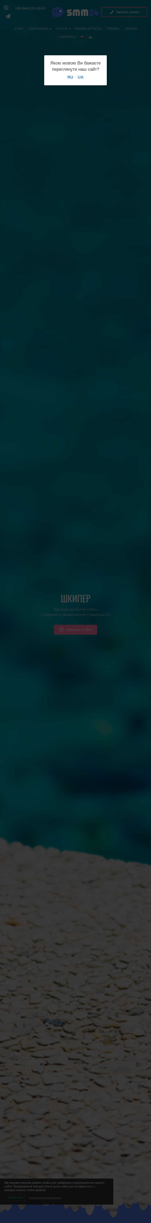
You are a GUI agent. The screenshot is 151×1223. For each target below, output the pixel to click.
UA (81, 77)
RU (70, 77)
